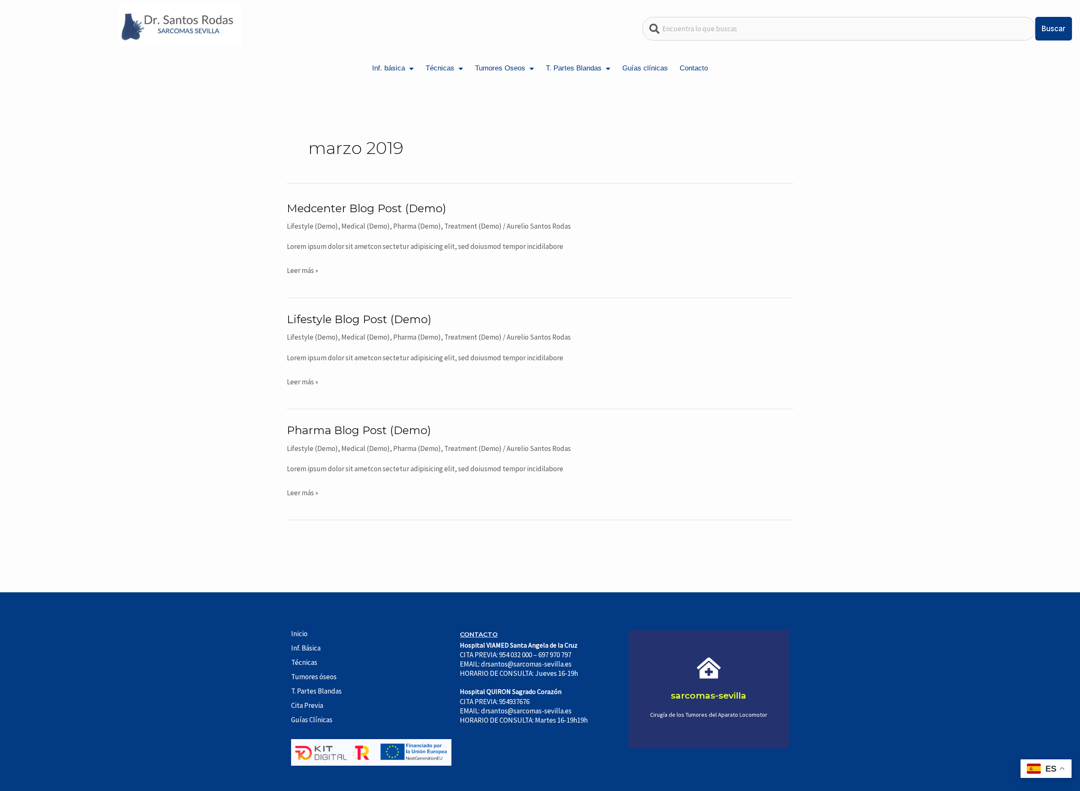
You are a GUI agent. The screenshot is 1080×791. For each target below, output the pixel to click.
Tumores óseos (314, 676)
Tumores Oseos (500, 68)
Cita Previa (307, 705)
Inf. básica (388, 68)
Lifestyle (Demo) (312, 226)
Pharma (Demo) (417, 226)
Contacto (694, 68)
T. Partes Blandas (574, 68)
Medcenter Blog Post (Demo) (366, 208)
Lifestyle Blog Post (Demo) (359, 319)
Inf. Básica (306, 648)
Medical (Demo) (365, 226)
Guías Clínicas (311, 719)
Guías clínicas (645, 68)
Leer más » (302, 269)
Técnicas (440, 68)
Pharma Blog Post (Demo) (359, 430)
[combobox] (839, 28)
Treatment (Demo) (473, 226)
